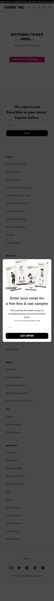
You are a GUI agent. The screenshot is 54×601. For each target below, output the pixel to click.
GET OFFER (27, 336)
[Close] (47, 263)
